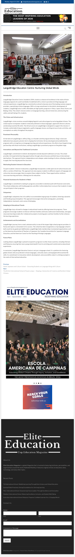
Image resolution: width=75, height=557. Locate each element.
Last (39, 516)
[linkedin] (46, 2)
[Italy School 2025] (37, 333)
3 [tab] (38, 383)
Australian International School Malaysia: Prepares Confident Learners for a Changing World (31, 497)
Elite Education (7, 550)
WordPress (31, 550)
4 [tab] (40, 383)
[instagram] (48, 2)
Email (5, 520)
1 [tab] (34, 383)
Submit (7, 540)
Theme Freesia (23, 550)
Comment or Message (11, 528)
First (4, 516)
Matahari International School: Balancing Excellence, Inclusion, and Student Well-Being (29, 494)
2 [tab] (36, 383)
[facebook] (45, 2)
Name (5, 510)
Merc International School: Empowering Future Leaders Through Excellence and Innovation (30, 491)
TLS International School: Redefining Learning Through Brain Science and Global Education (30, 484)
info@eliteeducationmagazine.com (32, 2)
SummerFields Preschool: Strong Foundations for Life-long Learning (23, 487)
